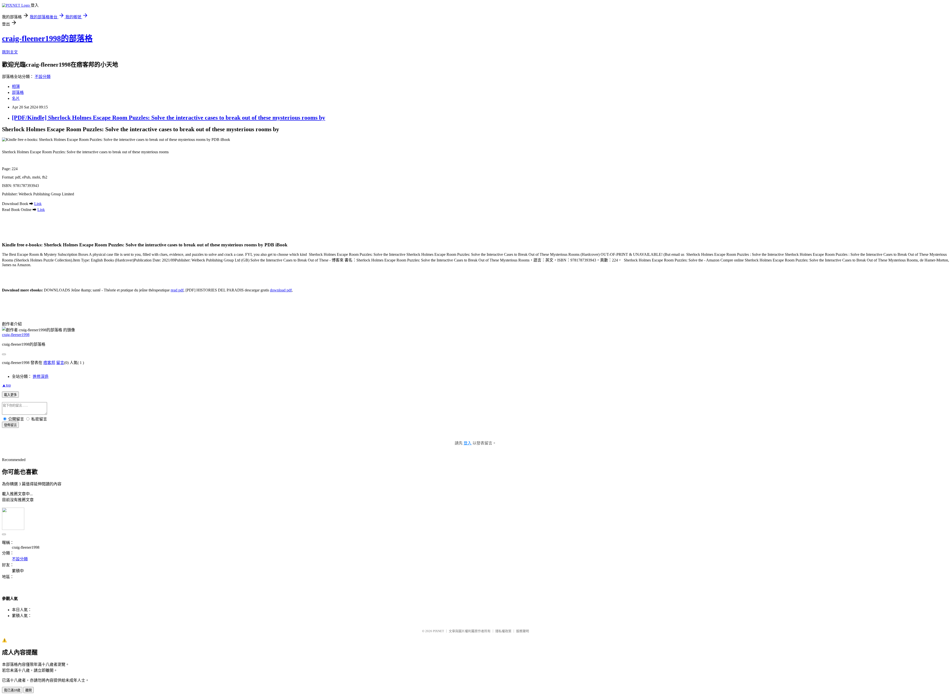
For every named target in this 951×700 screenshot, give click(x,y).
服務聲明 (522, 631)
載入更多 (10, 395)
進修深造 (41, 376)
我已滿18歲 (12, 690)
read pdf (177, 290)
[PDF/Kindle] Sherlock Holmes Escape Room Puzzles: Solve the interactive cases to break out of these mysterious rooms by (168, 117)
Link (38, 204)
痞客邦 (49, 363)
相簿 (16, 86)
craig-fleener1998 (15, 335)
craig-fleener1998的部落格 (47, 38)
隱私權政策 (503, 631)
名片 (16, 98)
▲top (6, 385)
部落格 (18, 92)
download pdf (281, 290)
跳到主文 (10, 52)
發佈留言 (10, 425)
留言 (60, 363)
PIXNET (438, 631)
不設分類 (43, 77)
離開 (28, 690)
